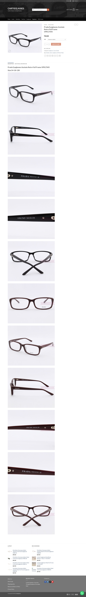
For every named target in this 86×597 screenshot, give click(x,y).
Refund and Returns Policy (14, 586)
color (45, 39)
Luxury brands (56, 50)
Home (9, 19)
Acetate (47, 52)
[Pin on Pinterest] (52, 56)
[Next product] (75, 24)
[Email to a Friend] (50, 56)
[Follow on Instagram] (48, 582)
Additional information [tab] (21, 63)
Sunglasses (28, 19)
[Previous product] (77, 24)
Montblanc (18, 19)
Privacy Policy (11, 589)
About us (10, 579)
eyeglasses (55, 52)
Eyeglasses (34, 19)
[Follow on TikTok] (69, 1)
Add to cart (56, 44)
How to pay (10, 581)
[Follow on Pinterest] (70, 1)
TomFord (23, 19)
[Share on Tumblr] (57, 56)
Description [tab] (11, 63)
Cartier (12, 19)
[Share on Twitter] (48, 56)
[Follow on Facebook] (66, 1)
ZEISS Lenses (40, 19)
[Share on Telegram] (60, 56)
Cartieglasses (16, 8)
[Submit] (48, 10)
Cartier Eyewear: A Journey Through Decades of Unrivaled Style (33, 584)
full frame (59, 52)
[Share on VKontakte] (55, 56)
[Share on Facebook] (45, 56)
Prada (62, 52)
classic (51, 52)
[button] (70, 10)
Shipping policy (11, 584)
